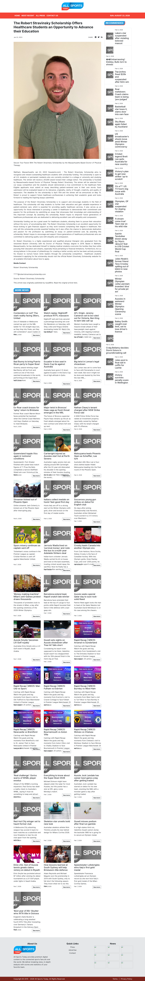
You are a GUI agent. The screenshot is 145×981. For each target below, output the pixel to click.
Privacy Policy (126, 979)
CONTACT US (52, 15)
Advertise (72, 950)
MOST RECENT (28, 15)
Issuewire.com (54, 172)
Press (72, 947)
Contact (72, 953)
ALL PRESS (40, 15)
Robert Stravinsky (75, 172)
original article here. (70, 283)
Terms (115, 979)
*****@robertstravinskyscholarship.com (30, 274)
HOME (17, 15)
